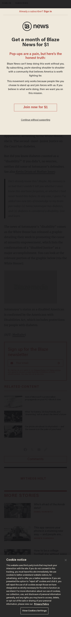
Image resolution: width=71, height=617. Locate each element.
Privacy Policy (41, 604)
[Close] (65, 560)
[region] (35, 586)
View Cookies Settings (34, 611)
